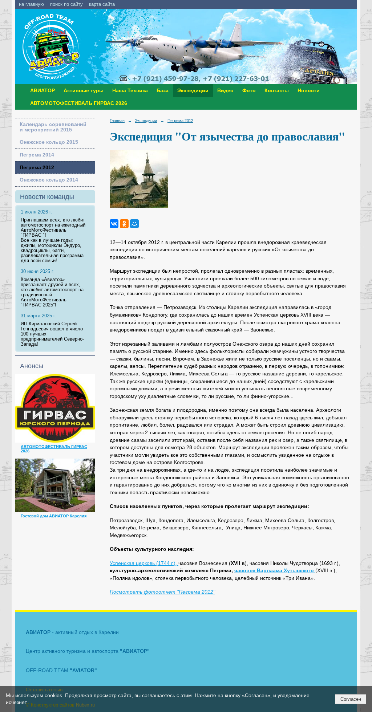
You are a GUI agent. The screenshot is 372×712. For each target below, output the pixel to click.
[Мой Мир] (134, 223)
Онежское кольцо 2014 (49, 180)
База (163, 90)
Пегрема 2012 (37, 167)
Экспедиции (193, 90)
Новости (309, 90)
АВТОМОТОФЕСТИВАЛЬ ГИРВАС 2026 (78, 103)
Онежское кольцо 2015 (49, 142)
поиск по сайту (66, 4)
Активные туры (84, 90)
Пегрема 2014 (37, 155)
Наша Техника (130, 90)
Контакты (276, 90)
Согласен (350, 699)
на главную (31, 4)
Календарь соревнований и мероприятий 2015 (53, 127)
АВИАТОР (42, 90)
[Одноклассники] (124, 223)
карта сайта (102, 4)
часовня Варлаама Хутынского (274, 570)
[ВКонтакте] (114, 223)
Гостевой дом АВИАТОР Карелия (53, 516)
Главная (117, 120)
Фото (249, 90)
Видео (225, 90)
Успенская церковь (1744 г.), (144, 563)
